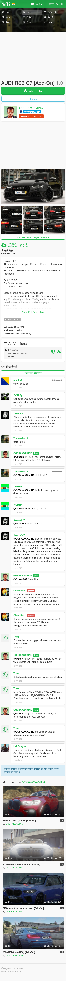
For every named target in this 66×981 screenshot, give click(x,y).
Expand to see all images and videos (33, 237)
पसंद (27, 247)
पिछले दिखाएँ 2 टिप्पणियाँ (33, 372)
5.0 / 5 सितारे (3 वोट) (8, 253)
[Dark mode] (57, 4)
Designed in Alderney (12, 968)
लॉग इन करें (26, 768)
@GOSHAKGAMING (24, 475)
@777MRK (19, 523)
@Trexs (17, 658)
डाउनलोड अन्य (12, 247)
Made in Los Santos (11, 971)
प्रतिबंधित (31, 591)
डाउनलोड (35, 90)
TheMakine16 (20, 438)
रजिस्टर (37, 768)
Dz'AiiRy (17, 395)
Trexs (16, 636)
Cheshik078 (19, 590)
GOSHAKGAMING (31, 108)
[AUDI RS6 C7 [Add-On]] (33, 186)
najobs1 (17, 380)
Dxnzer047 (19, 413)
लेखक (36, 453)
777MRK (17, 486)
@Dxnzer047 (20, 456)
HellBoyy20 (19, 746)
